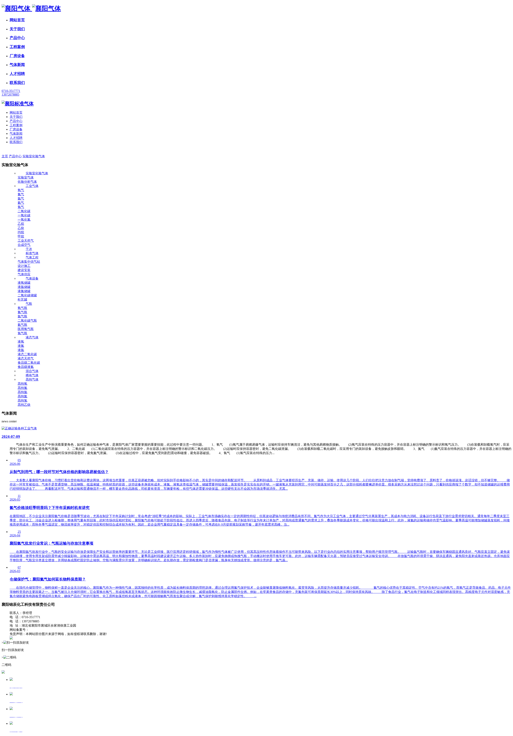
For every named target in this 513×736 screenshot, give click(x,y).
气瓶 (29, 303)
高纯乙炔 (24, 404)
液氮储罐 (24, 291)
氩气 (21, 198)
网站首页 (17, 20)
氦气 (21, 202)
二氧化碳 (24, 211)
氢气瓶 (22, 333)
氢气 (21, 207)
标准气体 (32, 253)
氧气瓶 (22, 308)
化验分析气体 (27, 181)
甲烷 (21, 236)
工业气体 (32, 186)
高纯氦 (22, 396)
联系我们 (17, 83)
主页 (5, 156)
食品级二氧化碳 (29, 362)
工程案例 (17, 47)
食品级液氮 (26, 367)
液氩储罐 (24, 287)
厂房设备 (17, 56)
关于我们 (17, 29)
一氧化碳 (24, 215)
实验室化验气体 (33, 156)
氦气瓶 (22, 324)
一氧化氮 (24, 219)
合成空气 (24, 244)
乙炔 (21, 228)
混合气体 (32, 371)
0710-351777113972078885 (11, 92)
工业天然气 (26, 240)
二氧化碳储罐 (27, 295)
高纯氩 (22, 392)
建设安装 (24, 270)
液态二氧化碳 (27, 354)
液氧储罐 (24, 282)
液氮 (21, 345)
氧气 (21, 190)
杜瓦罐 (22, 299)
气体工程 (32, 257)
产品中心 (17, 38)
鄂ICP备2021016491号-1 (45, 629)
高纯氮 (22, 388)
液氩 (21, 350)
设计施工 (24, 266)
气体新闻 (17, 65)
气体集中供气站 (29, 261)
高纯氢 (22, 400)
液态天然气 (26, 358)
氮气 (21, 194)
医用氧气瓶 (26, 329)
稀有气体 (32, 375)
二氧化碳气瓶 (27, 320)
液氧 (21, 341)
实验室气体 (26, 177)
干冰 (29, 249)
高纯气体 (32, 379)
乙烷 (21, 223)
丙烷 (21, 232)
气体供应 (24, 274)
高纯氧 (22, 383)
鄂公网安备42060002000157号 (34, 638)
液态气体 (32, 337)
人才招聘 (17, 74)
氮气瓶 (22, 312)
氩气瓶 (22, 316)
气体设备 (32, 278)
